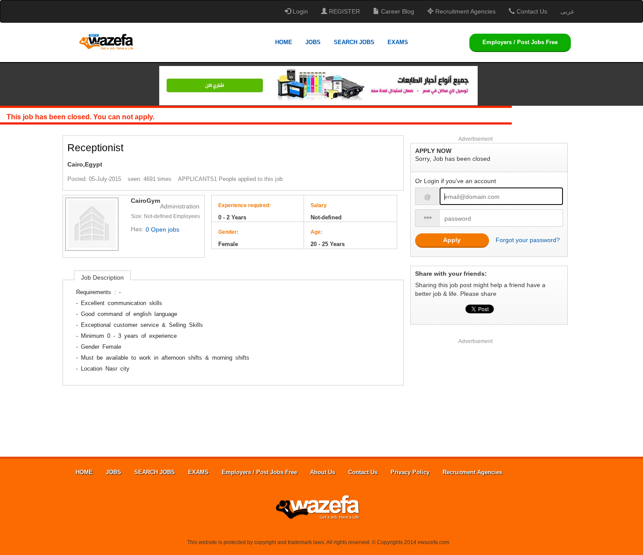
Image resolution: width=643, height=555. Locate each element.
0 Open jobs (162, 229)
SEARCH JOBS (354, 42)
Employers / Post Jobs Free (520, 42)
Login (299, 11)
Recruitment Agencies (464, 11)
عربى (567, 11)
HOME (283, 42)
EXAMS (398, 42)
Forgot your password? (528, 239)
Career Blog (396, 11)
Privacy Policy (410, 472)
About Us (322, 472)
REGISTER (343, 11)
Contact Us (531, 11)
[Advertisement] (476, 399)
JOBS (313, 42)
